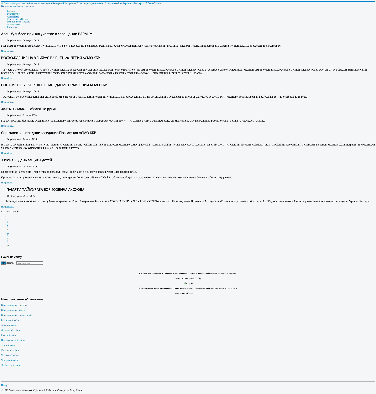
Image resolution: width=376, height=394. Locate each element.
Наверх (5, 385)
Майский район (9, 335)
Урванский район (10, 350)
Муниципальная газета (18, 21)
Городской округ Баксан (13, 310)
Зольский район (9, 325)
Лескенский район (10, 330)
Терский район (8, 345)
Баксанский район (10, 320)
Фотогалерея (13, 24)
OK (3, 263)
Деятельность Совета (17, 19)
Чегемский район (10, 355)
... (8, 232)
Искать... (10, 263)
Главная (11, 11)
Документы (13, 16)
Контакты (12, 27)
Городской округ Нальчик (14, 305)
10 (8, 245)
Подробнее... (7, 51)
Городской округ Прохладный (16, 315)
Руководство (13, 13)
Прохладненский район (13, 340)
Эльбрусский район (11, 365)
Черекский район (10, 360)
